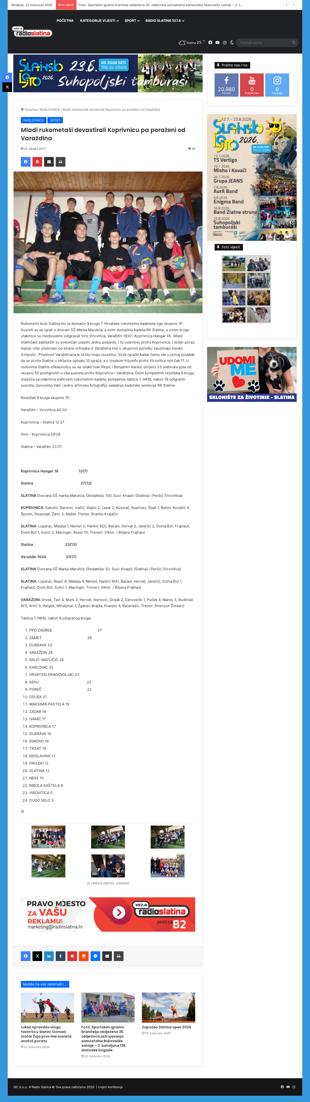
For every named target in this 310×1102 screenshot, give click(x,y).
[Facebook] (26, 162)
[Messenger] (95, 956)
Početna (30, 109)
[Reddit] (84, 956)
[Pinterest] (37, 162)
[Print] (60, 162)
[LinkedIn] (49, 956)
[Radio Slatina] (32, 32)
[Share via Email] (49, 162)
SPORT (130, 20)
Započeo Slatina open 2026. (167, 1027)
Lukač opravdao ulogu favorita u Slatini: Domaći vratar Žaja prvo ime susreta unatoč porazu (46, 1034)
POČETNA (65, 20)
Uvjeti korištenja (110, 1087)
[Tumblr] (60, 956)
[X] (37, 956)
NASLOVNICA (50, 109)
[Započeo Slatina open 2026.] (168, 1008)
